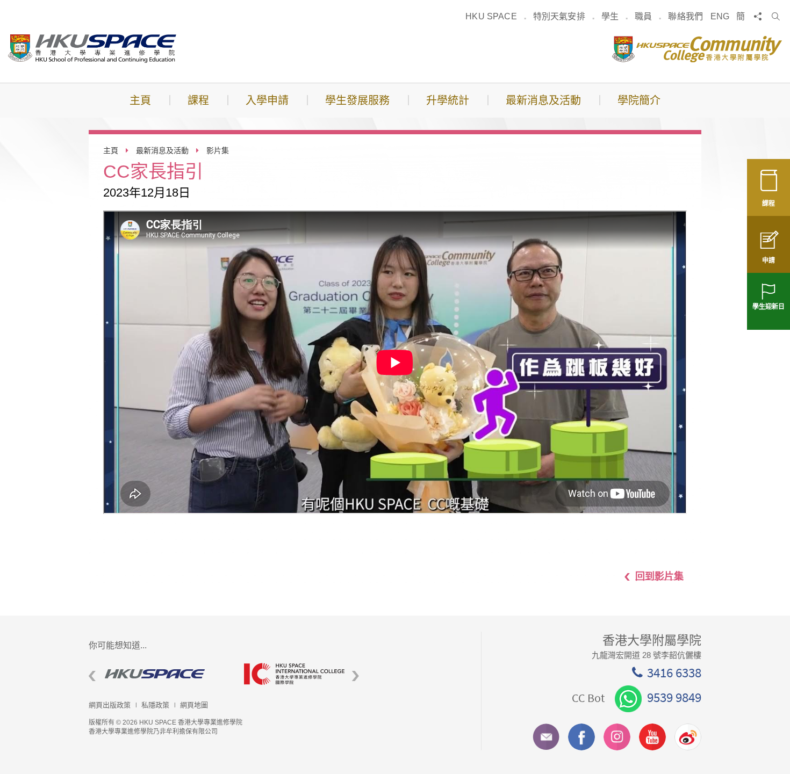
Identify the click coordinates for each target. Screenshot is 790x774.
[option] (158, 674)
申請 (768, 260)
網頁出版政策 (110, 705)
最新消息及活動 (162, 150)
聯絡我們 (685, 16)
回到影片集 (659, 575)
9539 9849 (674, 697)
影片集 (217, 150)
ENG (719, 16)
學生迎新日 (768, 306)
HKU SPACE (490, 16)
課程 (768, 203)
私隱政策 (155, 705)
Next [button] (355, 676)
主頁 (110, 150)
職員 (643, 16)
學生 (610, 16)
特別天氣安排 (559, 16)
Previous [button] (92, 676)
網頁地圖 (194, 705)
